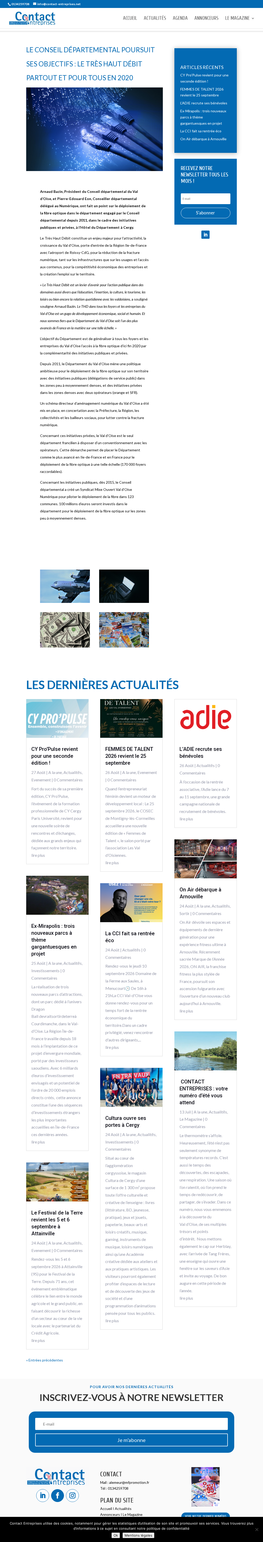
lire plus (38, 855)
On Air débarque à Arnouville (203, 139)
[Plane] (65, 601)
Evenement (41, 779)
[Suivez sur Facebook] (57, 1495)
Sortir (185, 913)
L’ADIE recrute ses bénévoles (203, 103)
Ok (116, 1535)
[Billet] (65, 646)
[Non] (256, 1529)
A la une (55, 772)
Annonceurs (206, 18)
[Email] (124, 601)
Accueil (130, 18)
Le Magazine (237, 18)
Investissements (45, 970)
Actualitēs (72, 772)
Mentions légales (138, 1535)
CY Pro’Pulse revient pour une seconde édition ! (54, 756)
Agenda (180, 18)
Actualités (155, 18)
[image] (124, 646)
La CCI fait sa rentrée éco (200, 131)
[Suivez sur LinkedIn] (205, 235)
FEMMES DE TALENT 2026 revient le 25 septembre (129, 756)
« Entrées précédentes (44, 1360)
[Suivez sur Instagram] (72, 1495)
